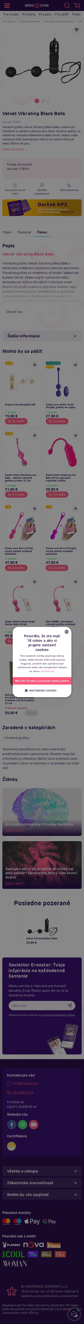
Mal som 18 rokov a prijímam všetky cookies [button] (42, 680)
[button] (42, 690)
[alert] (42, 662)
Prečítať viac (48, 671)
